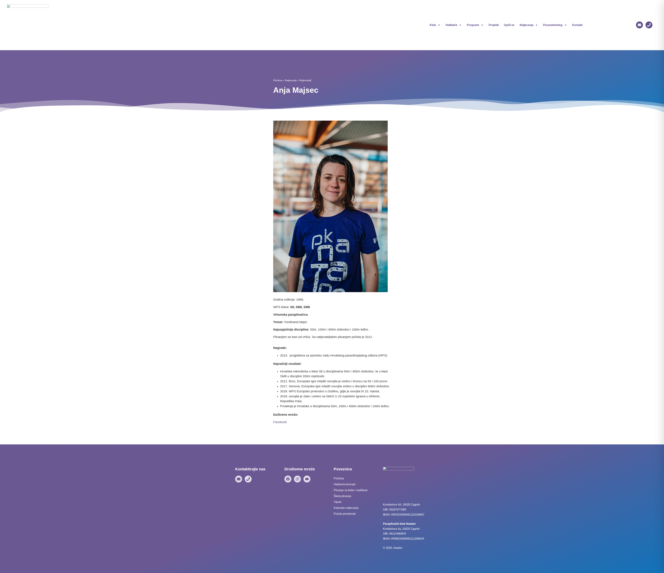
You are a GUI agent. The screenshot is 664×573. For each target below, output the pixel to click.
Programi (473, 25)
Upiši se (509, 25)
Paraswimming (552, 25)
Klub (433, 25)
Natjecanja (526, 25)
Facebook (280, 422)
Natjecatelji (305, 80)
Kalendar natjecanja (346, 507)
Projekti (494, 25)
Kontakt (577, 25)
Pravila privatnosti (345, 513)
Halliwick (451, 25)
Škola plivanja (342, 496)
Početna (277, 80)
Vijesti (337, 501)
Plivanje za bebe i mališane (351, 490)
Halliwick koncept (344, 484)
